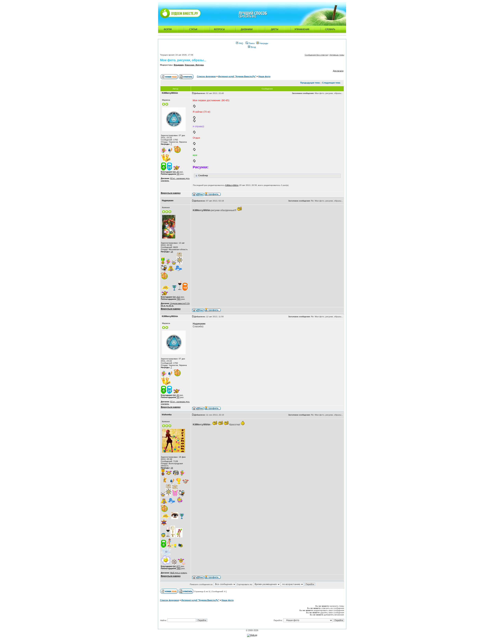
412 (178, 297)
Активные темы (337, 55)
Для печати (338, 71)
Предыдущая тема (310, 83)
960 (179, 568)
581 (179, 299)
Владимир (179, 65)
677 (178, 566)
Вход (253, 47)
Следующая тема (331, 83)
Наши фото (264, 76)
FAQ (240, 43)
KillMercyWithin (232, 185)
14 (172, 251)
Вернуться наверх (171, 193)
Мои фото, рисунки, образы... (183, 60)
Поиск (251, 43)
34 (172, 468)
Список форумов (206, 76)
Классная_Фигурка (194, 65)
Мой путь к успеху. (178, 573)
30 (177, 172)
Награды (263, 43)
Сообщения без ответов (316, 55)
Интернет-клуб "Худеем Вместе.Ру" (237, 76)
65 (178, 174)
